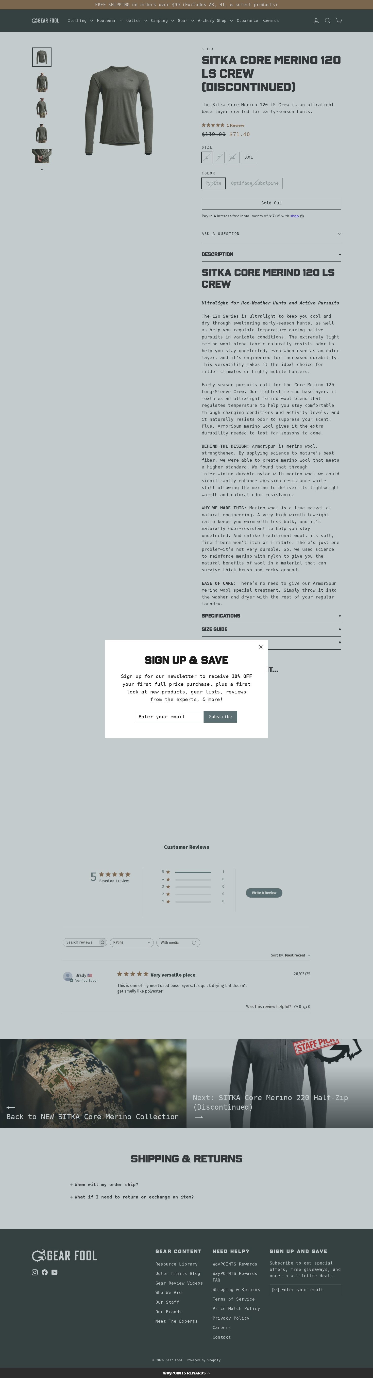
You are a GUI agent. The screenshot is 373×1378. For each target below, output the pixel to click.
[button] (186, 1373)
